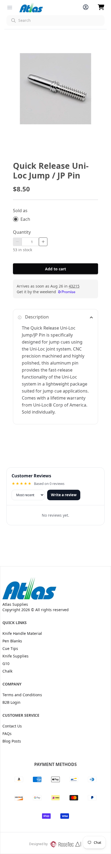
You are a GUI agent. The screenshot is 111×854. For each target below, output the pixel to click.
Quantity (22, 232)
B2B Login (11, 702)
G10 (5, 663)
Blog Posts (11, 741)
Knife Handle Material (22, 633)
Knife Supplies (15, 656)
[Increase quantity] (43, 241)
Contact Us (12, 726)
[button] (55, 20)
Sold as (20, 211)
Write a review (64, 494)
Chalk (7, 671)
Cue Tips (10, 648)
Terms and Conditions (22, 694)
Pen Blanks (12, 640)
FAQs (7, 733)
